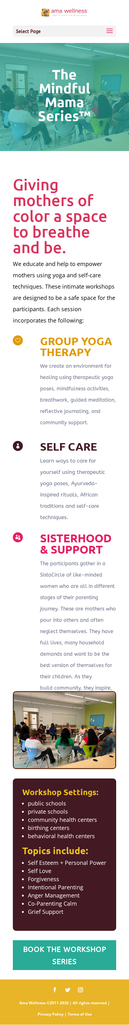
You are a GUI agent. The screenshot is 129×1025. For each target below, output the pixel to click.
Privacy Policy (51, 1014)
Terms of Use (80, 1014)
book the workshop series (64, 955)
